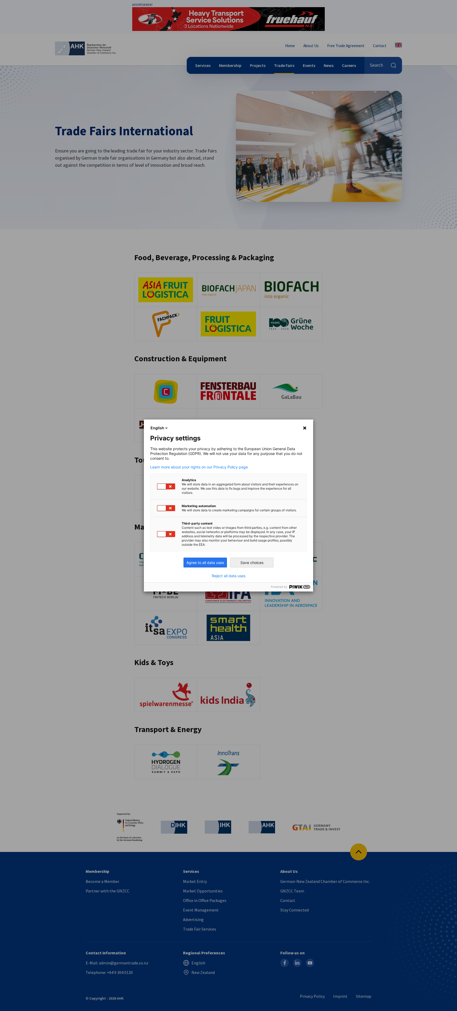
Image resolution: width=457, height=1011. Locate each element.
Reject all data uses (228, 576)
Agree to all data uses (205, 562)
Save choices (251, 562)
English (157, 428)
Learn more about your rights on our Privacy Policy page (199, 467)
